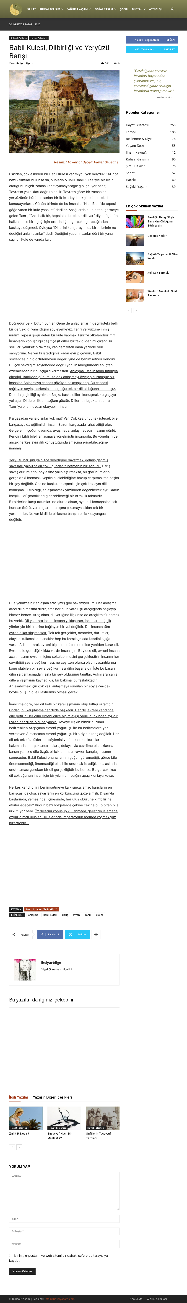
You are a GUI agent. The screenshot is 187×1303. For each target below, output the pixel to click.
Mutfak (137, 9)
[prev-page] (12, 1147)
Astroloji (156, 9)
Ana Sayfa (136, 1299)
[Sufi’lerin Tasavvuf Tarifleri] (102, 1118)
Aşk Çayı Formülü (158, 272)
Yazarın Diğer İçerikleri (52, 1097)
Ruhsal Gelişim (49, 9)
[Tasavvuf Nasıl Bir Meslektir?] (64, 1118)
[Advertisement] (64, 281)
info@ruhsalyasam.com (60, 1299)
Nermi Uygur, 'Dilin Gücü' (41, 909)
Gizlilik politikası (157, 1299)
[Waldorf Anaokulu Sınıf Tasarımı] (135, 295)
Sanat (31, 9)
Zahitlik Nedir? (19, 1133)
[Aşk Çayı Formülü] (135, 277)
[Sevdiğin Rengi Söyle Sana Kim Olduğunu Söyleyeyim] (135, 221)
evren (76, 914)
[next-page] (19, 1147)
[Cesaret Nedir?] (135, 240)
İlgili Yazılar (18, 1097)
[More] (96, 934)
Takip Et (169, 49)
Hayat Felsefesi (39, 38)
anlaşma (33, 914)
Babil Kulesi (50, 914)
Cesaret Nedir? (157, 235)
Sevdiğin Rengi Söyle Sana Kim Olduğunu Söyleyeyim (161, 221)
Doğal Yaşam (103, 9)
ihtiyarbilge (23, 63)
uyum (99, 914)
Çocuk (124, 9)
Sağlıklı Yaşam (77, 9)
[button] (172, 9)
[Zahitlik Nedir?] (26, 1118)
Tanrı (88, 914)
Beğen (170, 39)
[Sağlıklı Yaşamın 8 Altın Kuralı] (135, 258)
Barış (65, 914)
